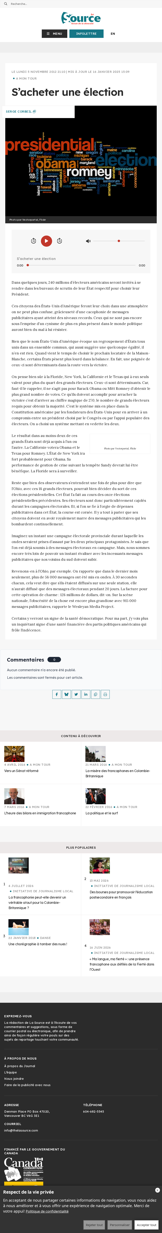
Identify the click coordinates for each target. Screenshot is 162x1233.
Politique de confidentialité (47, 1211)
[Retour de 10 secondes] (33, 241)
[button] (54, 33)
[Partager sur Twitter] (76, 694)
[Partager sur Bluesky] (66, 694)
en (113, 34)
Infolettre (86, 34)
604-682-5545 (93, 1111)
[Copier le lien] (95, 694)
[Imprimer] (105, 694)
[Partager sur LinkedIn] (86, 694)
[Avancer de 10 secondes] (59, 241)
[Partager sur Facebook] (57, 694)
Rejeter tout (94, 1225)
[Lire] (46, 241)
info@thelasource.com (21, 1130)
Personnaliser (120, 1225)
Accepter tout (146, 1225)
